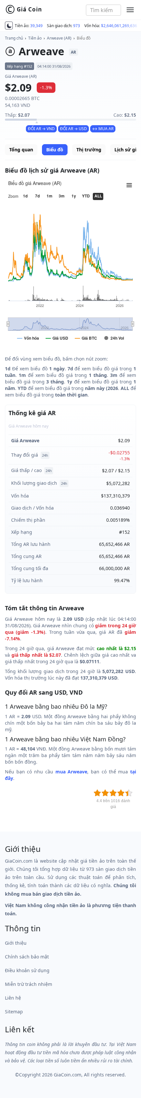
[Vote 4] (121, 793)
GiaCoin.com (67, 1075)
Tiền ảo (35, 38)
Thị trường (88, 149)
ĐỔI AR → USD (73, 128)
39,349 (36, 25)
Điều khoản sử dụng (27, 970)
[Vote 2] (105, 793)
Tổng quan (21, 149)
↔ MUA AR (102, 128)
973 (76, 25)
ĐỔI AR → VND (41, 128)
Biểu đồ (84, 38)
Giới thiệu (16, 943)
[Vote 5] (129, 793)
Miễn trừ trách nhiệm (28, 984)
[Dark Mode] (9, 25)
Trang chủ (14, 38)
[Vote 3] (113, 793)
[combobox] (103, 10)
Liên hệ (13, 998)
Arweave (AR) (59, 38)
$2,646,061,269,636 (119, 25)
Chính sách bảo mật (27, 957)
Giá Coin (23, 9)
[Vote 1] (97, 793)
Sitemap (14, 1011)
